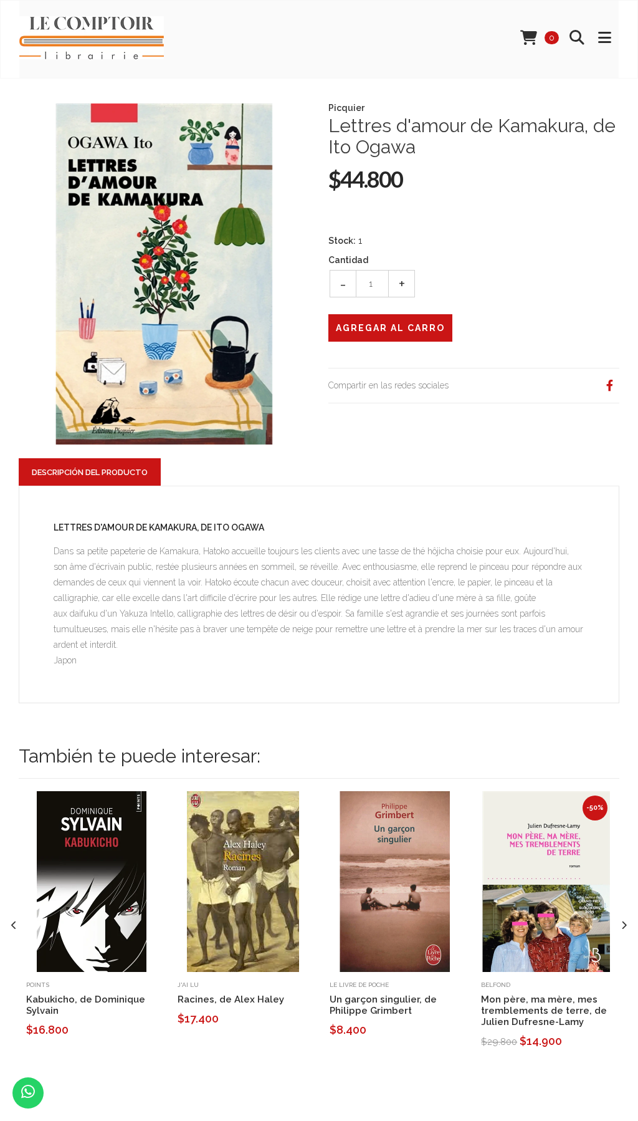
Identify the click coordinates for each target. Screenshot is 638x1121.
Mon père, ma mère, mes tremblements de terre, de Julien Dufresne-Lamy (544, 1010)
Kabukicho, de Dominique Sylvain (85, 1005)
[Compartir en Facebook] (609, 385)
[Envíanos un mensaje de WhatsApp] (28, 1093)
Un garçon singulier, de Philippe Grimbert (383, 1005)
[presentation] (14, 925)
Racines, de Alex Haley (231, 999)
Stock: (342, 240)
